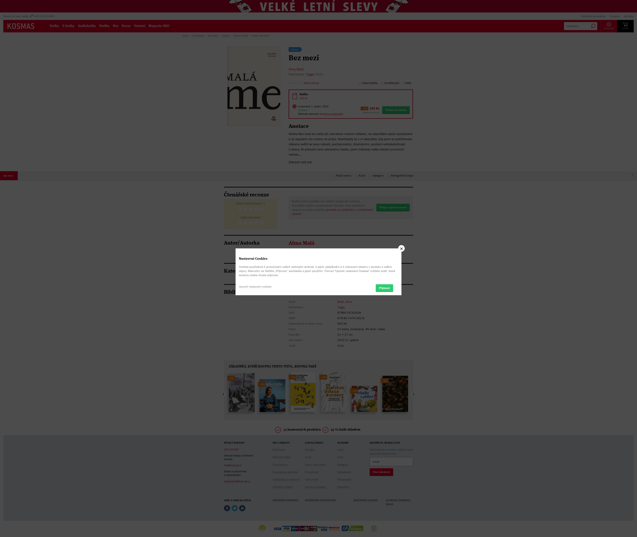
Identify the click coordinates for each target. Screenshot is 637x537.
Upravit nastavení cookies (255, 286)
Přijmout (384, 288)
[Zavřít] (401, 248)
